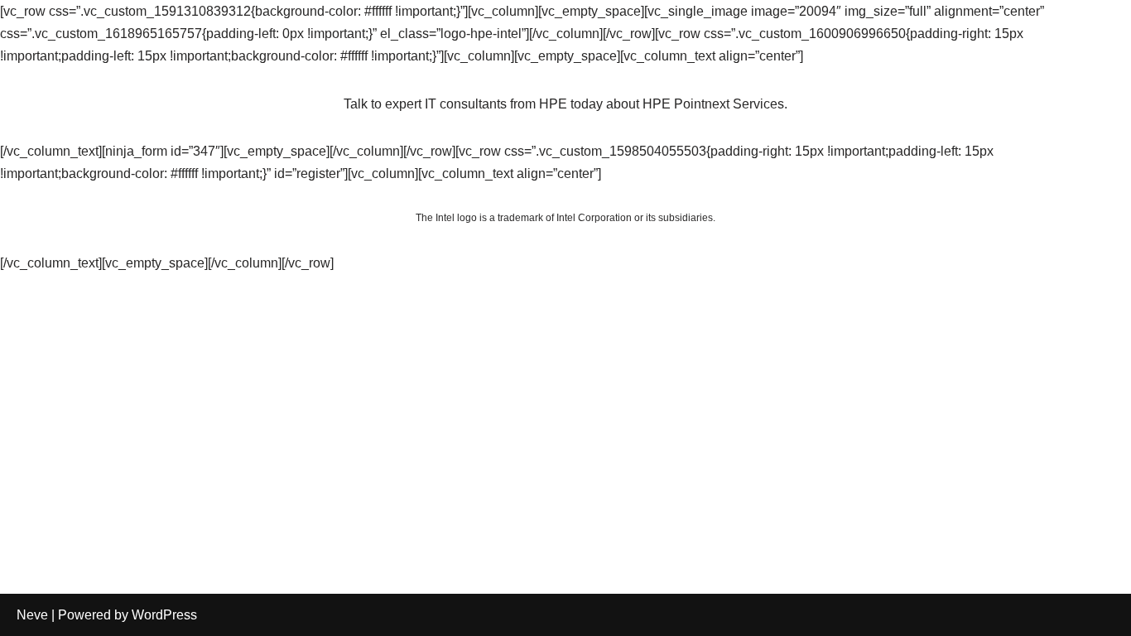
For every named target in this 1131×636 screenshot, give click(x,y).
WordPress (164, 615)
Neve (32, 615)
